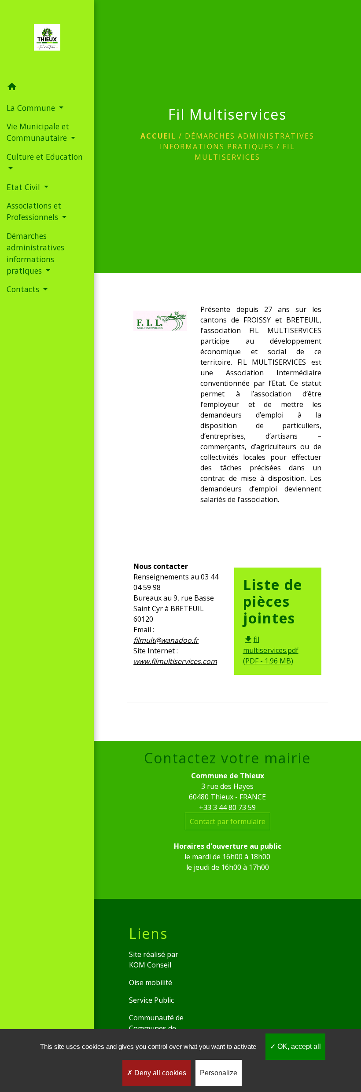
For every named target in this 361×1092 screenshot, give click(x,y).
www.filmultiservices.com (175, 661)
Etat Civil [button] (24, 187)
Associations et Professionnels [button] (34, 211)
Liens (148, 933)
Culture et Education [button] (45, 156)
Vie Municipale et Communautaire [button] (38, 132)
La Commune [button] (32, 108)
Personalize (218, 1073)
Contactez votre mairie (227, 758)
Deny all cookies (159, 1073)
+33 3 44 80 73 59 (227, 807)
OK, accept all (298, 1046)
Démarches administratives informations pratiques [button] (35, 253)
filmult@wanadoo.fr (166, 640)
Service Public (151, 1000)
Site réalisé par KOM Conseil (153, 959)
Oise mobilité (150, 982)
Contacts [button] (24, 289)
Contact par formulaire (227, 821)
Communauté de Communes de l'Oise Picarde (156, 1028)
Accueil (158, 136)
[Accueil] (47, 39)
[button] (47, 88)
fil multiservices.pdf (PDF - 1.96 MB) (270, 650)
